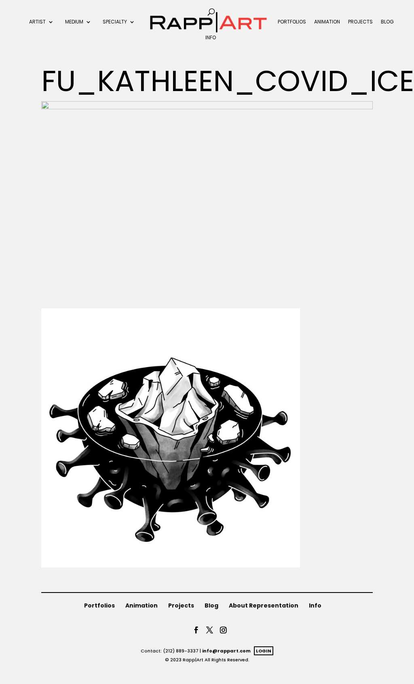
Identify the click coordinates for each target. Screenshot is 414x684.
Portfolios (292, 22)
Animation (327, 22)
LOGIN (263, 651)
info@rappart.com (226, 651)
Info (210, 38)
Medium (74, 22)
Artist (37, 22)
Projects (360, 22)
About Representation (263, 605)
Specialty (115, 22)
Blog (387, 22)
